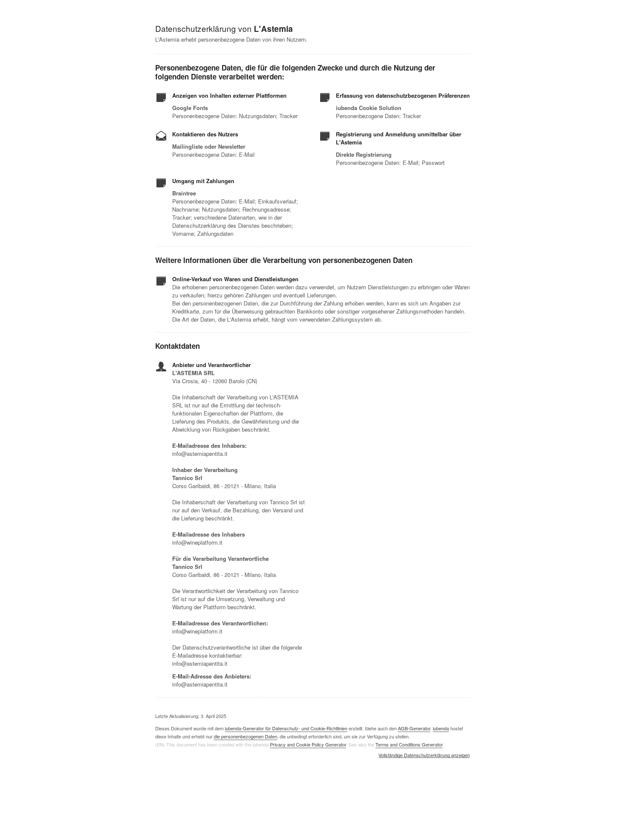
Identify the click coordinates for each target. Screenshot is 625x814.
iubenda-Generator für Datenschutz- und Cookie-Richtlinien (286, 728)
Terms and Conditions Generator (409, 744)
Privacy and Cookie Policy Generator (308, 744)
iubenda (441, 728)
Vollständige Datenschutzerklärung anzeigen (424, 755)
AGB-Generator (414, 728)
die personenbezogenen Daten (245, 736)
